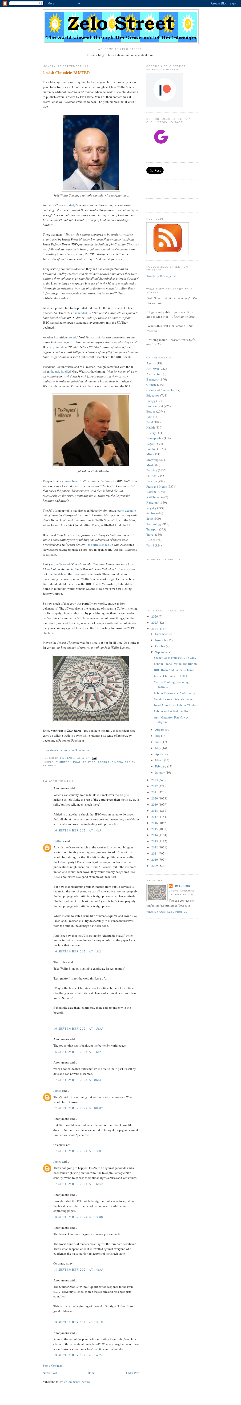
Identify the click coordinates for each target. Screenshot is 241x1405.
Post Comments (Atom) (75, 1382)
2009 (155, 865)
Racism (130, 762)
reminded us (83, 313)
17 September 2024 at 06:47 (78, 1080)
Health (150, 427)
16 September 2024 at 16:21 (78, 1052)
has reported (66, 205)
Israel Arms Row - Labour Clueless (176, 705)
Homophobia (154, 438)
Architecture (154, 374)
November (162, 640)
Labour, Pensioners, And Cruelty (174, 693)
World (150, 545)
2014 (155, 835)
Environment (154, 406)
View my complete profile (166, 912)
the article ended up (100, 544)
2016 (155, 823)
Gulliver (58, 841)
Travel (150, 534)
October (160, 646)
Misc (149, 454)
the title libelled (60, 371)
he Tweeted (63, 564)
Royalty (151, 508)
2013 (155, 841)
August (160, 729)
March (159, 760)
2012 (155, 847)
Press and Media (110, 762)
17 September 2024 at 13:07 (78, 1151)
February (161, 766)
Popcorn (151, 481)
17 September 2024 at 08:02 (78, 1108)
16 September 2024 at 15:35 (78, 1028)
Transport (152, 529)
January (160, 772)
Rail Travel (153, 497)
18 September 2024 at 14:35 (78, 1269)
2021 (155, 792)
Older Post (132, 1373)
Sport (149, 518)
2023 (155, 780)
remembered (71, 481)
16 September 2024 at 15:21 (78, 951)
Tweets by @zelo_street (161, 276)
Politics (89, 762)
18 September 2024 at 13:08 (78, 1217)
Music (150, 465)
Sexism (151, 513)
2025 (155, 622)
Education (153, 395)
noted (72, 337)
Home (91, 1373)
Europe (151, 411)
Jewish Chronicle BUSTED (171, 676)
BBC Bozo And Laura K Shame (174, 670)
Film (149, 417)
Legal (76, 762)
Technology (154, 524)
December (162, 634)
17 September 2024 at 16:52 (78, 1184)
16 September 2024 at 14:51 (78, 830)
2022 (155, 786)
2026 (155, 616)
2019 (155, 804)
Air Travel (152, 368)
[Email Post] (94, 758)
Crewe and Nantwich (159, 390)
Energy (151, 401)
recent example (126, 510)
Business (63, 762)
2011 (155, 853)
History (151, 433)
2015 (155, 829)
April (158, 754)
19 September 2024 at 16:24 (78, 1355)
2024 (155, 628)
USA (149, 540)
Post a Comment (53, 1365)
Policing (151, 470)
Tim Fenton (181, 886)
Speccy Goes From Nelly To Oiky (175, 657)
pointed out (60, 347)
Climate (151, 384)
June (158, 742)
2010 (155, 859)
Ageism (151, 363)
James (57, 1090)
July (158, 736)
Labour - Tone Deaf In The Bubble (175, 664)
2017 (155, 817)
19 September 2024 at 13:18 (78, 1322)
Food (149, 422)
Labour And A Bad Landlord (172, 711)
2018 (155, 810)
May (158, 748)
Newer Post (50, 1373)
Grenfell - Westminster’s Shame (173, 699)
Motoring (152, 460)
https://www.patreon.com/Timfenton (66, 750)
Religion (49, 765)
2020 (155, 798)
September (162, 652)
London (151, 449)
